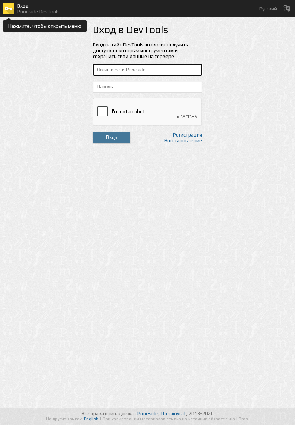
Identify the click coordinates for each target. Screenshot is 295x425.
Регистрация (187, 135)
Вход (111, 137)
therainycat (173, 413)
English (92, 418)
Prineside (147, 413)
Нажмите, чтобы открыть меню (44, 26)
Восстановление (183, 140)
